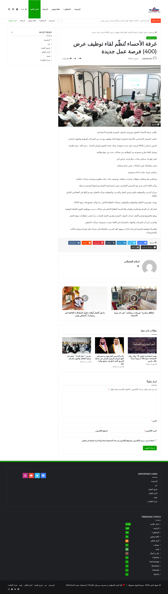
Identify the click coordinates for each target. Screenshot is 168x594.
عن (49, 44)
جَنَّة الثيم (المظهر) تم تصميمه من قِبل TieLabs (105, 585)
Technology (154, 562)
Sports (156, 574)
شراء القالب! (45, 60)
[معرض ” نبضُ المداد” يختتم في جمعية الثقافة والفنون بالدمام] (76, 345)
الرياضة (45, 9)
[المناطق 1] (154, 9)
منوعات (156, 545)
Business (155, 566)
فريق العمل (45, 48)
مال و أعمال (154, 553)
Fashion (156, 557)
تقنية (48, 56)
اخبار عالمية (34, 9)
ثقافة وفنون (55, 9)
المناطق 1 (67, 9)
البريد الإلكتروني (150, 431)
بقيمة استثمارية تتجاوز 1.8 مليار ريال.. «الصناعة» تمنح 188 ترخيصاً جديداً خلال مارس (142, 358)
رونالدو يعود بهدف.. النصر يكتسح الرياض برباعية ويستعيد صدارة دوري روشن (122, 20)
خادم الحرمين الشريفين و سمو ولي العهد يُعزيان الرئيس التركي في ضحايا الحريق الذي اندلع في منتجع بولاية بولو (109, 360)
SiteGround (70, 585)
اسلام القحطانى (147, 58)
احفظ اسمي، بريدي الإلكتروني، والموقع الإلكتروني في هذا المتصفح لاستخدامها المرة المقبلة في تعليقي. (117, 440)
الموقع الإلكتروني (101, 431)
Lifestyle (155, 570)
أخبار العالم (46, 52)
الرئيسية (77, 9)
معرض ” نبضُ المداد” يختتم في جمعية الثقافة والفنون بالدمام (79, 357)
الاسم (154, 421)
